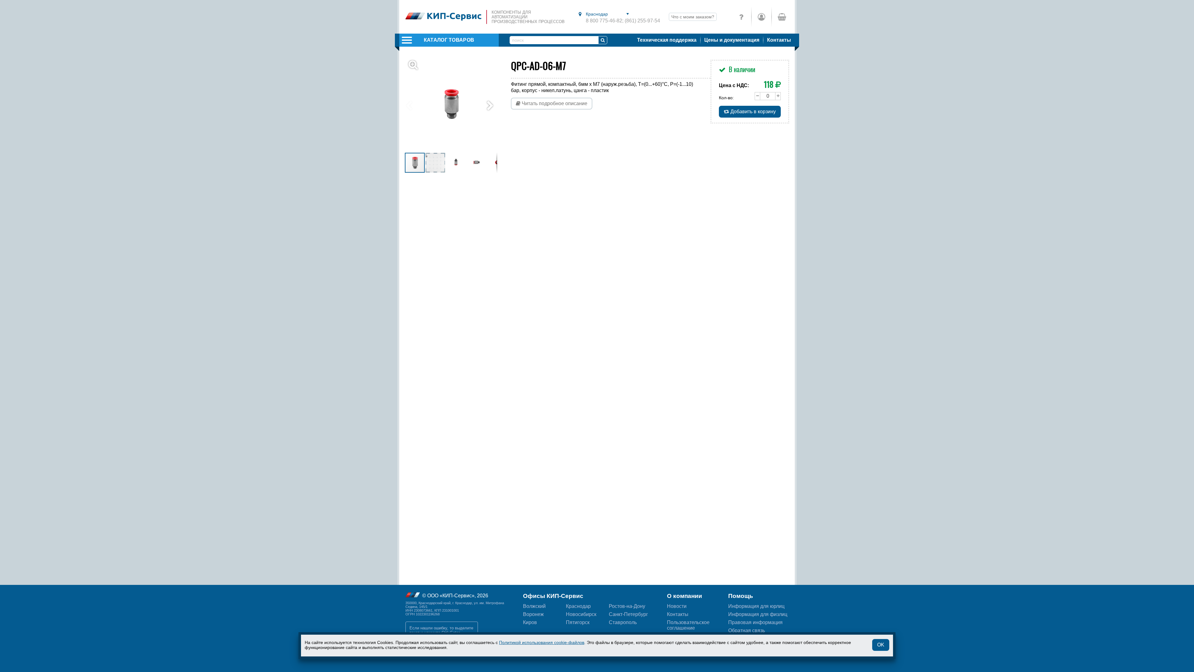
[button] (455, 106)
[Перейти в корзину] (781, 17)
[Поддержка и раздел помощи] (741, 17)
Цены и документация (731, 40)
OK (880, 644)
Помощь (740, 596)
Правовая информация (755, 622)
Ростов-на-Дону (627, 606)
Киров (530, 622)
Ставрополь (623, 622)
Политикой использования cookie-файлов (541, 642)
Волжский (534, 606)
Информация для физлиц (757, 614)
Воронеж (533, 614)
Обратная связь (746, 630)
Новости (677, 606)
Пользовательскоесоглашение (688, 625)
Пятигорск (578, 622)
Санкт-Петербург (628, 614)
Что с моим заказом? (692, 16)
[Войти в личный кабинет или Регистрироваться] (761, 17)
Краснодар (578, 606)
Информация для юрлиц (756, 606)
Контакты (779, 40)
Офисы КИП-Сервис (553, 596)
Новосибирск (581, 614)
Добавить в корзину (752, 111)
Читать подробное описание (554, 103)
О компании (684, 596)
